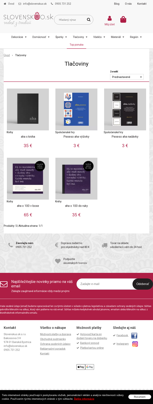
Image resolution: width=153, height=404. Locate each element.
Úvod (11, 3)
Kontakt (141, 3)
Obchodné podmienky (53, 339)
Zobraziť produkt (28, 110)
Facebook (123, 335)
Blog (116, 3)
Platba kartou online (92, 347)
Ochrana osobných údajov (55, 343)
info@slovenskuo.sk (35, 3)
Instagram (123, 343)
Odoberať (142, 284)
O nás (128, 3)
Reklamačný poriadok (52, 348)
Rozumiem (140, 396)
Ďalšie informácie (84, 398)
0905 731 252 (63, 3)
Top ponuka (76, 44)
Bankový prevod (89, 343)
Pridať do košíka (29, 122)
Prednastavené (121, 77)
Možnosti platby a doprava (55, 334)
